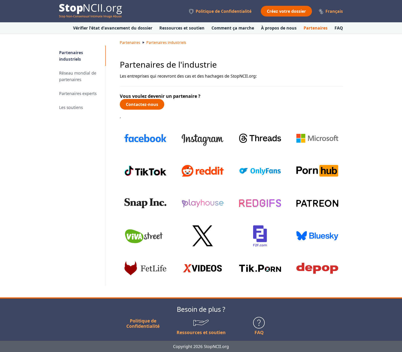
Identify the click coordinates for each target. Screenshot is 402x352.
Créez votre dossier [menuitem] (286, 11)
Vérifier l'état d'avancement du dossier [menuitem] (112, 28)
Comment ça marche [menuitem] (232, 28)
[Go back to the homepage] (90, 11)
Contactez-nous (142, 104)
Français (334, 11)
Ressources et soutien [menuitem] (181, 28)
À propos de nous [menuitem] (279, 28)
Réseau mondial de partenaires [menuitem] (77, 76)
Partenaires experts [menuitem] (78, 93)
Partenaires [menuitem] (316, 28)
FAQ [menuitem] (339, 28)
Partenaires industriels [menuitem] (71, 56)
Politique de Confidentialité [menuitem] (223, 11)
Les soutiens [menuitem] (71, 107)
